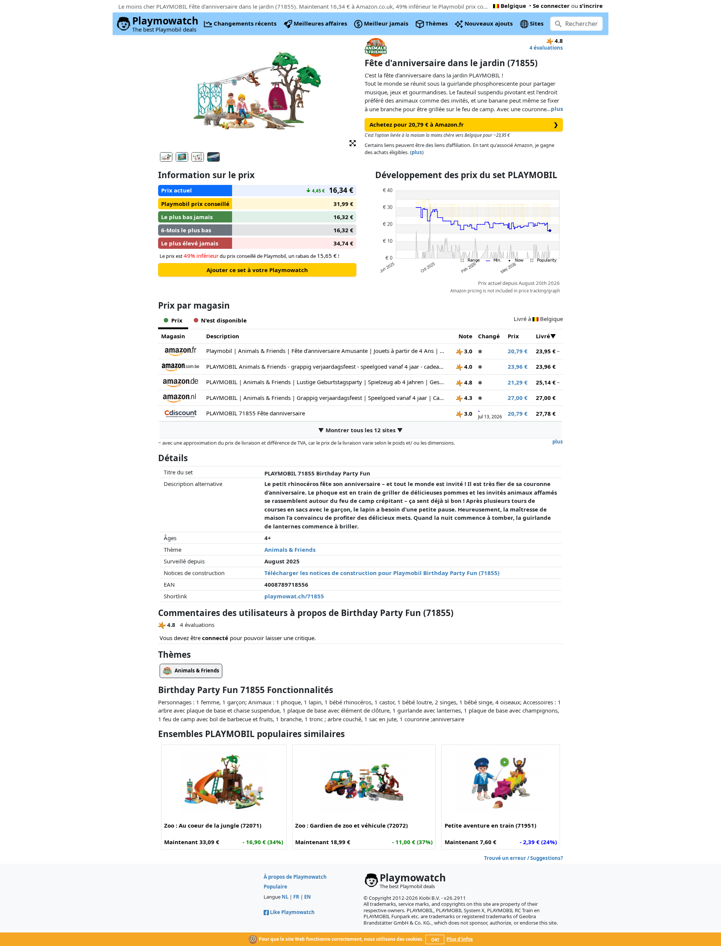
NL (285, 896)
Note (465, 336)
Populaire (275, 886)
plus (557, 108)
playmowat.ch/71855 (294, 596)
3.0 (467, 351)
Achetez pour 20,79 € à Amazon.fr (464, 124)
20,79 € (518, 351)
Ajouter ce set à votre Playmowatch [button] (257, 270)
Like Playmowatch (292, 912)
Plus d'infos (459, 939)
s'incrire (591, 5)
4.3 (467, 397)
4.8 (467, 382)
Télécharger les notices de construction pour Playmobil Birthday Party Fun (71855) (381, 573)
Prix (513, 336)
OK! (435, 940)
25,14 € (546, 382)
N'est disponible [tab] (224, 320)
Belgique (513, 5)
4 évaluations (546, 47)
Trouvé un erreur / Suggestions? (523, 858)
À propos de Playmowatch (295, 876)
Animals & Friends (289, 549)
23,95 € (546, 351)
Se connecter (551, 5)
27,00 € (518, 397)
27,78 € (546, 413)
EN (307, 896)
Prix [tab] (177, 320)
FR (296, 896)
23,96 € (518, 366)
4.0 (467, 366)
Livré (543, 336)
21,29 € (518, 382)
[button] (353, 142)
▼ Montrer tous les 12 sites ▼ (360, 430)
